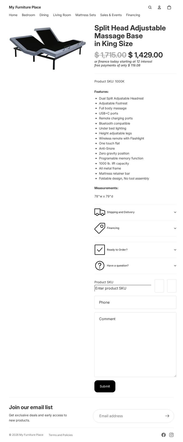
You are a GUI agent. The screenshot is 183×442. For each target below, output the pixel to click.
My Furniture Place (31, 434)
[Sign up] (167, 416)
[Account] (159, 7)
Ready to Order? (117, 249)
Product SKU (103, 282)
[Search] (150, 7)
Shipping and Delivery (121, 212)
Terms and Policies (61, 435)
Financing (113, 228)
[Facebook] (163, 435)
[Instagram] (171, 435)
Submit (105, 386)
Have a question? (118, 265)
